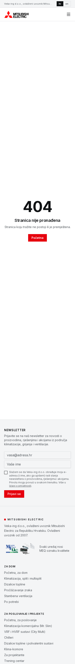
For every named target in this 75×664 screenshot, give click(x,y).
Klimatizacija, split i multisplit (22, 578)
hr (60, 3)
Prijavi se (14, 494)
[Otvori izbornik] (68, 14)
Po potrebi (11, 602)
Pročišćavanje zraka (18, 590)
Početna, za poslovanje (20, 620)
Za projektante (14, 655)
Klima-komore (13, 649)
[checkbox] (6, 472)
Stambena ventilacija (18, 596)
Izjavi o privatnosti (20, 485)
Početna (37, 237)
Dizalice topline (14, 584)
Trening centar (14, 661)
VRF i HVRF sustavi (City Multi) (24, 631)
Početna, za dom (16, 572)
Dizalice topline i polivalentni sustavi (28, 643)
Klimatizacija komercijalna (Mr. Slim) (28, 626)
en (67, 3)
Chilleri (8, 637)
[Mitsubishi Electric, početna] (16, 14)
